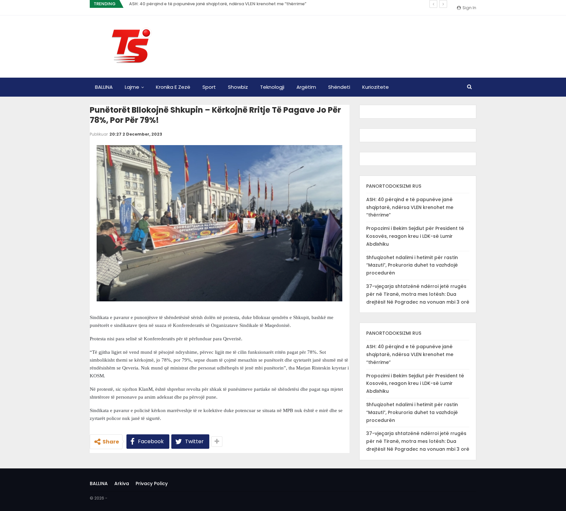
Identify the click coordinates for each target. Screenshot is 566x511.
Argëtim (306, 87)
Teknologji (272, 87)
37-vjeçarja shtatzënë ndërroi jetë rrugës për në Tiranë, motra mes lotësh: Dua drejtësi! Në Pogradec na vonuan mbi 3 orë (417, 294)
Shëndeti (339, 87)
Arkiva (121, 483)
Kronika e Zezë (173, 87)
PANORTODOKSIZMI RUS (393, 186)
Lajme (132, 87)
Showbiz (238, 87)
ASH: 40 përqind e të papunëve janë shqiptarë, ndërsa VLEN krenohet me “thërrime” (217, 4)
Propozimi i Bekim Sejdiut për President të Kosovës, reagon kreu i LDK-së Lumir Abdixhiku (415, 236)
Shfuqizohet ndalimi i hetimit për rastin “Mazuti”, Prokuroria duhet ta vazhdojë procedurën (412, 265)
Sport (209, 87)
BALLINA (104, 87)
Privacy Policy (152, 483)
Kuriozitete (375, 87)
